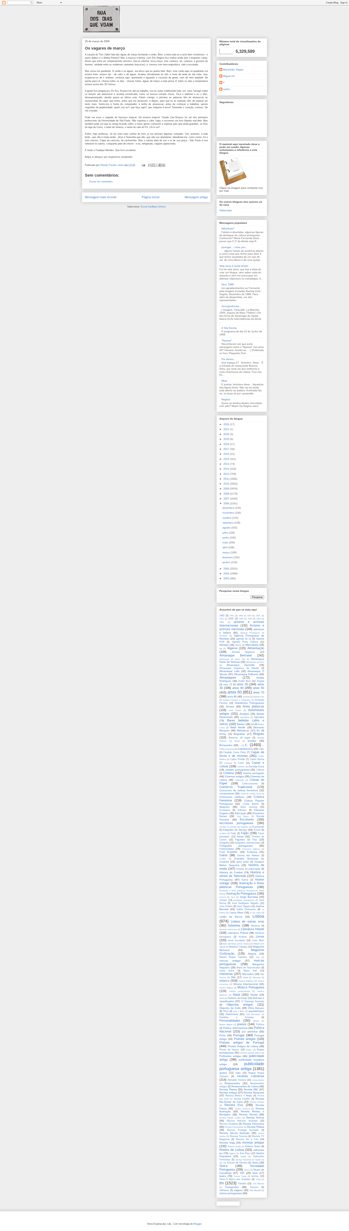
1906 (240, 616)
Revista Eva (233, 1105)
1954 (258, 619)
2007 (226, 498)
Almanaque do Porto (255, 662)
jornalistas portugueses (243, 900)
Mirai (224, 380)
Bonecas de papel (239, 737)
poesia (241, 1024)
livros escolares (236, 940)
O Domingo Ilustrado (252, 1001)
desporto (224, 806)
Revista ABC (251, 1089)
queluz (223, 1072)
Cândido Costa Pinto (234, 752)
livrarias (243, 937)
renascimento (258, 1080)
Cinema (228, 773)
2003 (226, 578)
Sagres (232, 1153)
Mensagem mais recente (101, 197)
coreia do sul (246, 794)
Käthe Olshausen (246, 909)
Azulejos (244, 713)
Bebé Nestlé (237, 727)
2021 (226, 429)
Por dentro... (228, 359)
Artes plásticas (253, 706)
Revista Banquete (254, 1092)
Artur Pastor (235, 710)
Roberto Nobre (252, 1146)
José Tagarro (243, 906)
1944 (250, 619)
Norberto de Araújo (237, 998)
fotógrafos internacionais (248, 843)
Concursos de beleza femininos (238, 790)
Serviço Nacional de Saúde (248, 1160)
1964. (221, 622)
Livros (260, 936)
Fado (233, 833)
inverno (222, 897)
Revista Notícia (255, 1117)
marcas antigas (230, 960)
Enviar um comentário (101, 181)
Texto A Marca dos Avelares (235, 1179)
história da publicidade (248, 869)
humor (245, 880)
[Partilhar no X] (157, 165)
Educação (240, 813)
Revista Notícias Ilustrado (242, 1121)
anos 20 (242, 684)
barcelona (244, 717)
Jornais (223, 900)
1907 (249, 616)
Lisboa (258, 916)
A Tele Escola (229, 327)
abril (225, 547)
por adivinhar (250, 1031)
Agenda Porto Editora (245, 642)
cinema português (253, 773)
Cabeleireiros (245, 748)
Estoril (257, 830)
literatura (255, 925)
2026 (226, 424)
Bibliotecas (243, 730)
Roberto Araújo (234, 1146)
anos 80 (232, 696)
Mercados (248, 974)
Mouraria (256, 977)
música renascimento (239, 991)
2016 (226, 453)
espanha (244, 827)
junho (226, 537)
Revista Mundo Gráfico (230, 1118)
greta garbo (242, 862)
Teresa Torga (240, 1176)
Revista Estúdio (257, 1102)
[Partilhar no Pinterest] (163, 165)
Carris (241, 763)
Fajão (244, 833)
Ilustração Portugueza (241, 893)
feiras (240, 836)
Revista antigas (228, 1092)
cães (261, 749)
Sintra (223, 1166)
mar (257, 957)
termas (255, 1176)
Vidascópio (225, 210)
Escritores (247, 819)
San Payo (245, 1153)
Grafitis (222, 859)
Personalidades (229, 1020)
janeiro (226, 562)
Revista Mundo (248, 1114)
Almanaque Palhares (246, 674)
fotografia (224, 843)
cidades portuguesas (237, 769)
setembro (228, 522)
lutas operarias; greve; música (236, 944)
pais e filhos (238, 1011)
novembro (228, 512)
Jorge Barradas (249, 896)
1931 (221, 619)
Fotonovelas (226, 848)
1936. (231, 618)
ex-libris (222, 833)
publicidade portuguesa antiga (241, 1066)
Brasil (237, 741)
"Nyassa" (226, 340)
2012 (226, 473)
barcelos (259, 717)
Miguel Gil (228, 76)
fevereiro (227, 557)
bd (252, 724)
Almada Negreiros (243, 652)
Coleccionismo (250, 783)
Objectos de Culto (230, 1008)
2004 (226, 573)
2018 (226, 444)
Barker (241, 724)
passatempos (256, 1011)
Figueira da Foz (246, 839)
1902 (221, 615)
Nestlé (254, 994)
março (226, 552)
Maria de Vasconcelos (248, 967)
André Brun (244, 681)
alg (220, 648)
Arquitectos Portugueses (249, 702)
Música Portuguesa (250, 987)
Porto (222, 1035)
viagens (238, 1190)
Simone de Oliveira (237, 1162)
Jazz (233, 897)
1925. (258, 616)
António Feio (258, 697)
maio (225, 542)
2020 (226, 434)
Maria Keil (250, 970)
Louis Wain (258, 940)
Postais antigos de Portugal (241, 1042)
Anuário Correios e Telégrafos (236, 700)
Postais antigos (245, 1039)
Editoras (242, 810)
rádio (237, 1073)
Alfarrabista (251, 644)
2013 (226, 468)
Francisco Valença (251, 849)
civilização (239, 780)
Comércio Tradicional (235, 787)
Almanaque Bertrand (235, 655)
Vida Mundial (255, 1190)
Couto (258, 794)
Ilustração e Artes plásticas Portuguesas (241, 885)
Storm (246, 1170)
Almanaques (227, 677)
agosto (226, 527)
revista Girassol (242, 1109)
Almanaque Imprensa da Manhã (239, 668)
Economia (224, 810)
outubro (227, 517)
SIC (221, 1163)
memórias (226, 974)
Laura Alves (236, 912)
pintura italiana (225, 1024)
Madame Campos (238, 947)
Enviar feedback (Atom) (153, 206)
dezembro (228, 507)
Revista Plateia (228, 1089)
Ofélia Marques (256, 1008)
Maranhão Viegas (233, 69)
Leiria (258, 913)
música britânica (246, 981)
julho (225, 532)
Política (260, 1024)
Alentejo (224, 644)
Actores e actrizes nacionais (241, 627)
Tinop (258, 1179)
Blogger (197, 1223)
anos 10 (227, 684)
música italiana (226, 988)
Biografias (239, 733)
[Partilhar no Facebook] (160, 165)
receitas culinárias (250, 1076)
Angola (260, 681)
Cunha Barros (251, 804)
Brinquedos (225, 745)
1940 (241, 619)
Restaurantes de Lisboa (245, 1086)
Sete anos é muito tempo (233, 265)
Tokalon (242, 1183)
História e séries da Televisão (241, 874)
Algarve (232, 648)
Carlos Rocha (257, 759)
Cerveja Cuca (256, 766)
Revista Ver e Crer (247, 1139)
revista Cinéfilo (242, 1099)
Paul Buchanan (253, 1014)
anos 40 (237, 688)
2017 (226, 449)
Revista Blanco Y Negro (238, 1095)
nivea (221, 998)
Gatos (223, 855)
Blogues (258, 734)
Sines (255, 1162)
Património (232, 1014)
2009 (226, 488)
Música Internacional (245, 984)
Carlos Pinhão (237, 759)
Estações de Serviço (235, 829)
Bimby (222, 734)
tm (221, 1183)
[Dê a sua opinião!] (153, 165)
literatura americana (228, 929)
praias (249, 1050)
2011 (226, 478)
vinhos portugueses (230, 1193)
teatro (222, 1176)
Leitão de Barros (230, 916)
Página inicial (150, 197)
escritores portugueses (236, 823)
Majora (252, 953)
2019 (226, 439)
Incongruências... (231, 306)
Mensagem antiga (196, 197)
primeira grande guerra (250, 1053)
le (251, 913)
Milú (233, 977)
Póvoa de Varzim (229, 1049)
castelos (241, 766)
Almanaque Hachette (240, 665)
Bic (258, 730)
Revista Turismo (238, 1136)
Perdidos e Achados (236, 1017)
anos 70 (258, 692)
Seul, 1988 (227, 284)
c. (246, 744)
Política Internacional (235, 1027)
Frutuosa (252, 851)
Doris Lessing (248, 807)
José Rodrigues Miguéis (245, 903)
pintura (256, 1021)
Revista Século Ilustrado (234, 1133)
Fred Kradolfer (228, 851)
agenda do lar (243, 639)
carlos (226, 89)
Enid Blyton (243, 816)
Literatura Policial (238, 932)
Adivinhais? (227, 228)
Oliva (226, 1011)
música (224, 980)
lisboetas (234, 925)
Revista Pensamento (234, 1127)
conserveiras (226, 793)
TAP (242, 1172)
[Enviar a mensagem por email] (150, 165)
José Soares (226, 906)
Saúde (243, 1156)
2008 (226, 493)
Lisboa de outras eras (247, 921)
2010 (226, 483)
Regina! (225, 399)
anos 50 (258, 688)
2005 (226, 568)
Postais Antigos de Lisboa (243, 1046)
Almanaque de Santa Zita (232, 659)
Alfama (238, 645)
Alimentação (255, 648)
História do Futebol (231, 872)
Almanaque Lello (229, 671)
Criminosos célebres (231, 796)
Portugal (238, 1035)
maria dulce (226, 970)
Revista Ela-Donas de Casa (241, 1100)
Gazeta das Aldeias (248, 855)
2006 (226, 503)
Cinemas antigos (234, 776)
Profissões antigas (230, 1056)
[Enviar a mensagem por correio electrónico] (143, 165)
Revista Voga (227, 1142)
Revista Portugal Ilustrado (243, 1130)
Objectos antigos (239, 1004)
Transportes (232, 1187)
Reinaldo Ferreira (237, 1080)
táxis (255, 1172)
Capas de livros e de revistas (241, 754)
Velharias (224, 1190)
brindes (252, 740)
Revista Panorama (253, 1123)
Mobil (245, 977)
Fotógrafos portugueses (236, 845)
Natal (236, 994)
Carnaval (228, 763)
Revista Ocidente (228, 1124)
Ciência (260, 770)
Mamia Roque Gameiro (233, 957)
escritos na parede (227, 827)
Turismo (254, 1187)
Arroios (230, 706)
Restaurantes (232, 1083)
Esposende (258, 827)
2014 (226, 463)
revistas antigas (253, 1142)
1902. (231, 616)
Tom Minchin (258, 1184)
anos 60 (235, 692)
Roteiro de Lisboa (231, 1150)
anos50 (246, 697)
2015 (226, 459)
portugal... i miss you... (234, 247)
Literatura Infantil (252, 929)
